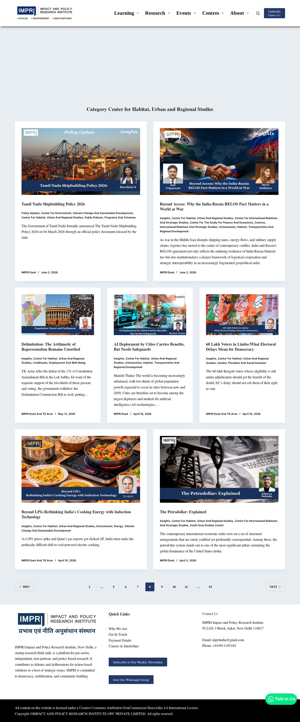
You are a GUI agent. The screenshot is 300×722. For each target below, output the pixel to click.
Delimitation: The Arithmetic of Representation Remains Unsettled (51, 346)
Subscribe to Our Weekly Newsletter (138, 662)
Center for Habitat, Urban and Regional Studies (52, 217)
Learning (124, 13)
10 (174, 586)
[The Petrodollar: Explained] (219, 469)
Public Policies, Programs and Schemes (110, 217)
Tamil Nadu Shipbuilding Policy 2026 (53, 204)
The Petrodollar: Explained (183, 512)
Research (155, 13)
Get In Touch (118, 634)
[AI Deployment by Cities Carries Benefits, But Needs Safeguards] (150, 314)
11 (186, 586)
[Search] (258, 13)
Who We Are (118, 628)
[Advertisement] (150, 72)
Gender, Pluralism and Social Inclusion (241, 363)
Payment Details (120, 640)
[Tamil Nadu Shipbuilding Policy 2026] (81, 161)
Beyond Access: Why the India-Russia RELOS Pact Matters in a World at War (214, 206)
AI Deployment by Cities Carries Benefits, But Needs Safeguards (149, 346)
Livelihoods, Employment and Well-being (59, 362)
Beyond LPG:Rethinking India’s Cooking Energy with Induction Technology (76, 514)
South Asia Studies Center (207, 525)
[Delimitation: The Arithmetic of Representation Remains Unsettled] (58, 314)
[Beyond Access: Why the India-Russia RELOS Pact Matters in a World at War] (219, 161)
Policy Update (31, 213)
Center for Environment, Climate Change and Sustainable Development (87, 213)
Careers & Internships (124, 646)
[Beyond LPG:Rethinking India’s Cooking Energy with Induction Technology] (81, 469)
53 (210, 586)
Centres (210, 13)
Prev (26, 587)
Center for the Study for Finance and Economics (221, 222)
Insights (165, 218)
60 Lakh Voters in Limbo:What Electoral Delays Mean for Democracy (241, 346)
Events (183, 13)
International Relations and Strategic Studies (189, 227)
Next (273, 587)
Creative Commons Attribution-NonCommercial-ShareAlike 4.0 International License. (139, 707)
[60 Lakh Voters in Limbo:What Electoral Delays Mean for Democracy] (242, 314)
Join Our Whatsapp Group (131, 679)
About (237, 13)
